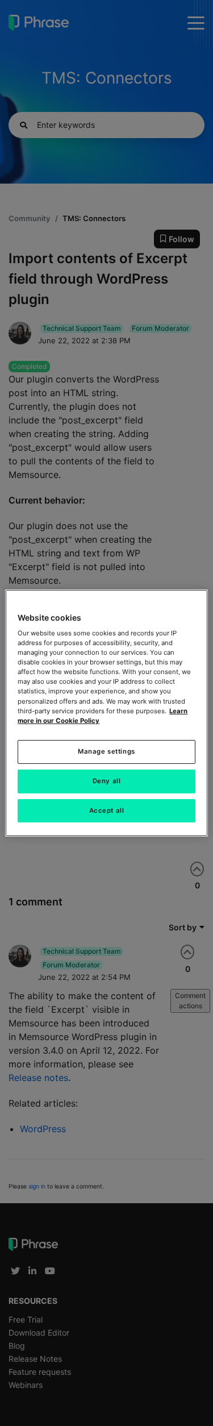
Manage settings (106, 751)
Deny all (107, 781)
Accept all (106, 810)
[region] (106, 713)
